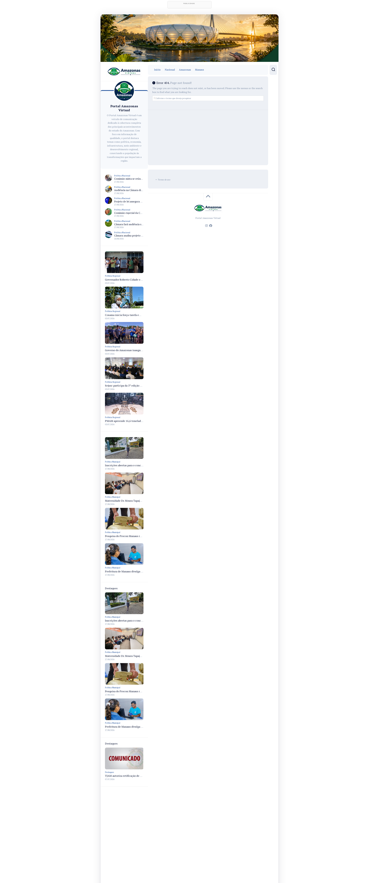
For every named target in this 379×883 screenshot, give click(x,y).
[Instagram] (206, 225)
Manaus (199, 69)
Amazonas (185, 69)
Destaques (109, 772)
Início (157, 69)
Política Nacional (122, 175)
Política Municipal (112, 461)
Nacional (170, 69)
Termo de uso (164, 179)
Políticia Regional (112, 276)
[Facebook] (210, 225)
